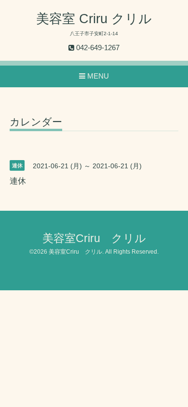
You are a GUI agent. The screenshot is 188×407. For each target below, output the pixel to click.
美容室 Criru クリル (94, 19)
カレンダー (36, 122)
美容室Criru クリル (94, 238)
